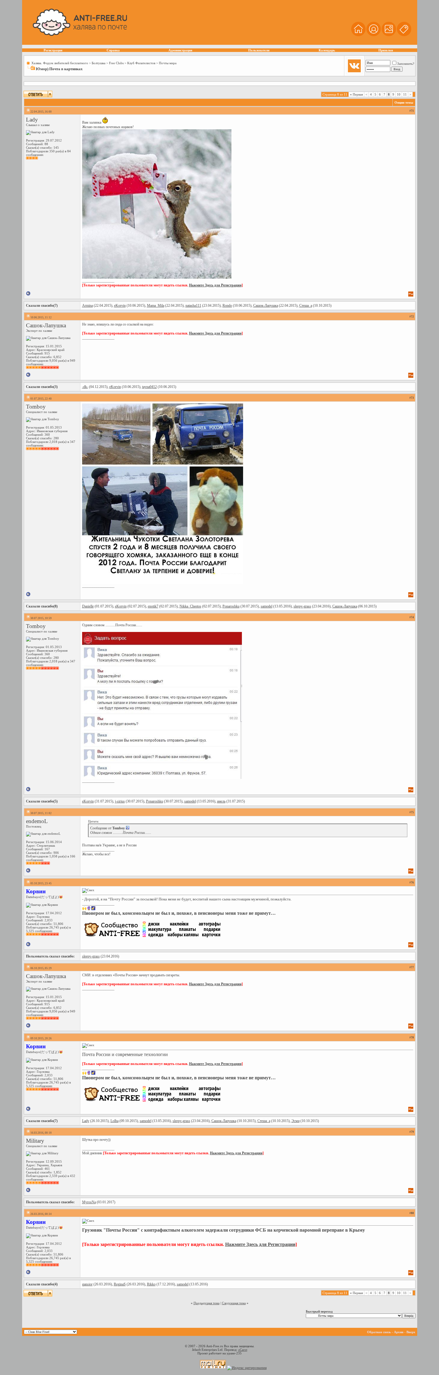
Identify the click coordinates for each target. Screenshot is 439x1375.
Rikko (151, 1284)
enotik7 (153, 606)
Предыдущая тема (207, 1303)
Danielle (88, 606)
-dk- (85, 387)
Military (35, 1141)
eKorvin (120, 305)
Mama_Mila (155, 305)
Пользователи (258, 50)
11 (405, 94)
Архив (398, 1332)
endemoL (37, 821)
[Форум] (373, 35)
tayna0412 (149, 387)
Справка (113, 50)
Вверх (410, 1332)
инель (221, 801)
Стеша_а (305, 305)
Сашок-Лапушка (265, 305)
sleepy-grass (302, 606)
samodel (266, 606)
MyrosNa (89, 1202)
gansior (87, 1284)
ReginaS (120, 1284)
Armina (87, 305)
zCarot (242, 1349)
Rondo (227, 305)
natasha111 (193, 305)
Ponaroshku (231, 606)
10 (398, 94)
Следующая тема (234, 1303)
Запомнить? (405, 63)
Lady (32, 119)
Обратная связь (379, 1332)
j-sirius (120, 801)
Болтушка (98, 63)
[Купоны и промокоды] (404, 35)
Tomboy (36, 406)
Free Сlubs (116, 63)
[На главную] (358, 35)
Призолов (385, 50)
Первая (356, 94)
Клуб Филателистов (141, 63)
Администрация (180, 50)
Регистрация (53, 50)
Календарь (327, 50)
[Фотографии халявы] (389, 35)
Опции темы (404, 102)
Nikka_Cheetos (190, 606)
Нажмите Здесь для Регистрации (215, 285)
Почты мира (167, 63)
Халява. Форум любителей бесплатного (59, 63)
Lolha (114, 1121)
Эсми (295, 1121)
